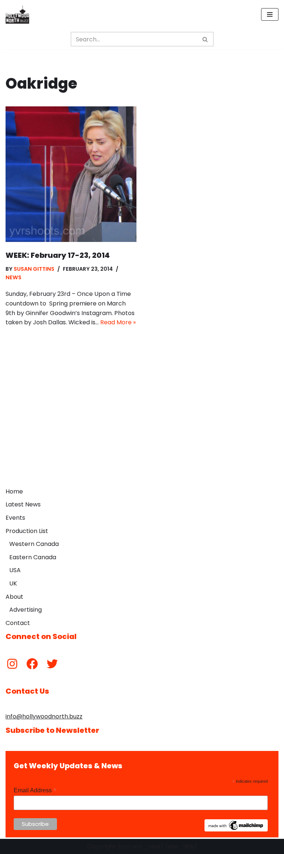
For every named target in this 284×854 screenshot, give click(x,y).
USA (15, 570)
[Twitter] (52, 663)
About (14, 596)
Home (14, 491)
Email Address (35, 790)
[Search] (205, 39)
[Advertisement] (142, 428)
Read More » (118, 322)
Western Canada (34, 544)
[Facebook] (32, 663)
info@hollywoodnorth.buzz (44, 716)
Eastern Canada (32, 557)
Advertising (25, 609)
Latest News (23, 504)
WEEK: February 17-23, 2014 (58, 255)
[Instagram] (12, 663)
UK (13, 583)
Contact (18, 623)
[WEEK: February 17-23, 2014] (71, 174)
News (13, 277)
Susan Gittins (34, 269)
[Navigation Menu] (269, 14)
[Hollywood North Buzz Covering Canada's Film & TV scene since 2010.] (17, 14)
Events (15, 517)
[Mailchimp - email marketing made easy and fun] (236, 830)
